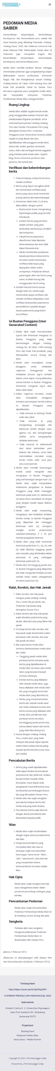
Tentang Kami (27, 1031)
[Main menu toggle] (50, 5)
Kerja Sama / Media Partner (27, 1039)
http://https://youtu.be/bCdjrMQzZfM (27, 989)
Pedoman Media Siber (27, 1035)
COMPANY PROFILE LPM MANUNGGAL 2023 (27, 996)
